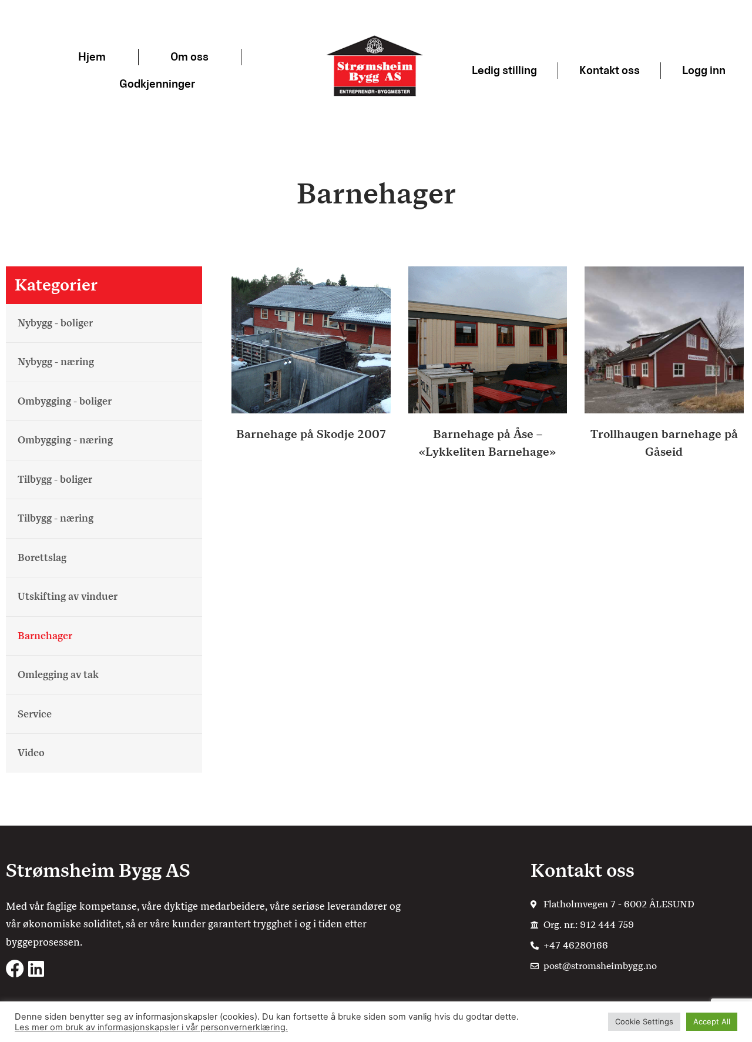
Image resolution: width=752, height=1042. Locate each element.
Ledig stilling (504, 70)
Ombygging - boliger (65, 401)
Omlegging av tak (58, 674)
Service (35, 714)
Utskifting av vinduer (68, 596)
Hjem (92, 57)
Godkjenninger (157, 84)
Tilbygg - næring (55, 518)
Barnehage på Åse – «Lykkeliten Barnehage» (487, 443)
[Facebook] (15, 969)
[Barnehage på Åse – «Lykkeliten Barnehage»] (488, 339)
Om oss (189, 57)
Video (31, 753)
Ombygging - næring (65, 440)
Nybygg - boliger (55, 323)
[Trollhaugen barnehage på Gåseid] (664, 339)
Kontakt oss (609, 70)
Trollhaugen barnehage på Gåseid (664, 443)
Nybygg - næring (56, 362)
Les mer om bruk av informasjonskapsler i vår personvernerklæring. (151, 1027)
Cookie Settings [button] (644, 1021)
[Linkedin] (36, 969)
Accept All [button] (711, 1021)
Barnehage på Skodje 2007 (311, 434)
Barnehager (45, 636)
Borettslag (42, 557)
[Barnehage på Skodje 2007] (311, 339)
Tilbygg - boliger (55, 479)
